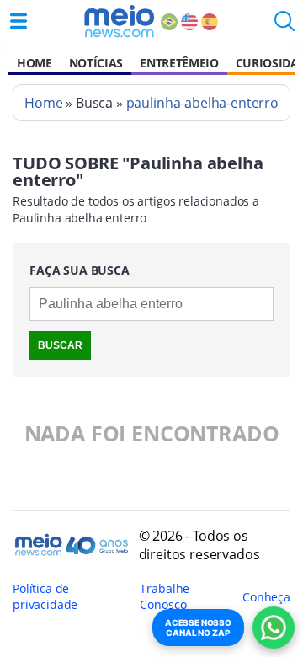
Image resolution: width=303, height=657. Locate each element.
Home (34, 63)
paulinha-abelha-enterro (202, 102)
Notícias (96, 63)
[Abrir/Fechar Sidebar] (18, 21)
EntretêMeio (179, 63)
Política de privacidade (45, 596)
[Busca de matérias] (284, 26)
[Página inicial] (119, 21)
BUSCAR (60, 345)
